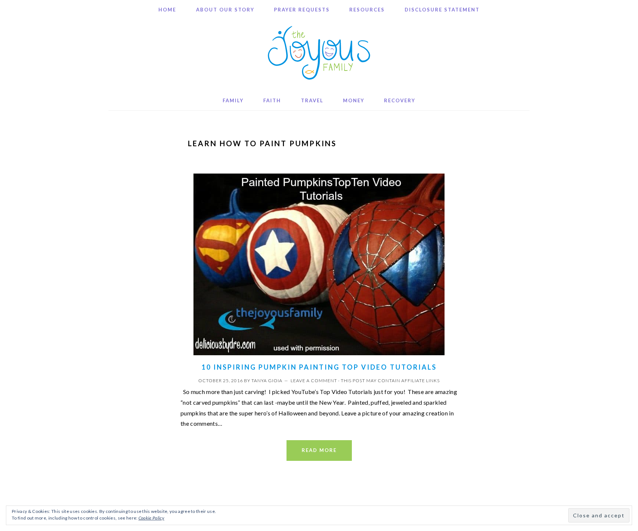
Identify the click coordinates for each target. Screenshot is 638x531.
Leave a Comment (314, 380)
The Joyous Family (319, 52)
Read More (319, 450)
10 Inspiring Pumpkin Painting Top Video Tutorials (319, 367)
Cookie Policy (151, 518)
